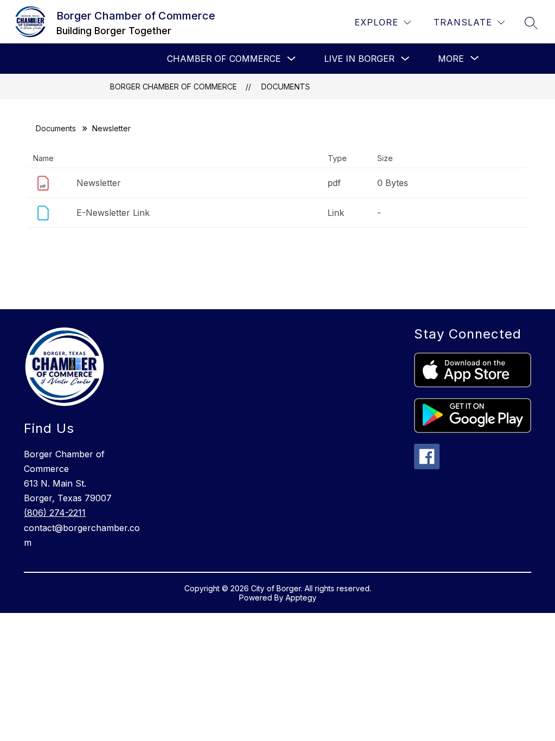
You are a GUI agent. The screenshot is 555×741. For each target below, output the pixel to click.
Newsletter (98, 182)
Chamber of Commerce (224, 58)
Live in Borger (359, 58)
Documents (285, 86)
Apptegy (301, 597)
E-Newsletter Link (113, 212)
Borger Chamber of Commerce (173, 86)
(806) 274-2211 (55, 512)
